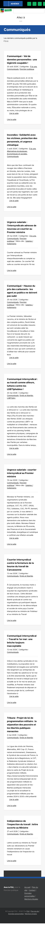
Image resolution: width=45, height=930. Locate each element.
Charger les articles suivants (22, 874)
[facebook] (29, 4)
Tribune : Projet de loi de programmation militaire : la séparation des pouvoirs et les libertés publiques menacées (21, 725)
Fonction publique (27, 69)
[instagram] (40, 4)
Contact (32, 890)
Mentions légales (31, 899)
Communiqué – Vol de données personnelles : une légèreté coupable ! (22, 59)
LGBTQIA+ (11, 398)
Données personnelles (16, 914)
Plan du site (35, 911)
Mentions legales (31, 914)
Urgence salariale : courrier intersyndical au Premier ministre (21, 473)
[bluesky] (34, 4)
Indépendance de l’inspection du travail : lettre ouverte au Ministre (22, 824)
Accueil (27, 887)
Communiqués (13, 69)
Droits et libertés (26, 395)
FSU (28, 911)
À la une (33, 66)
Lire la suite (13, 113)
